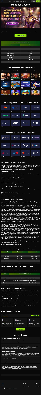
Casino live (14, 70)
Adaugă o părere (35, 315)
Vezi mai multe (20, 329)
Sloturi (35, 70)
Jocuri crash (25, 70)
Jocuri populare (4, 70)
